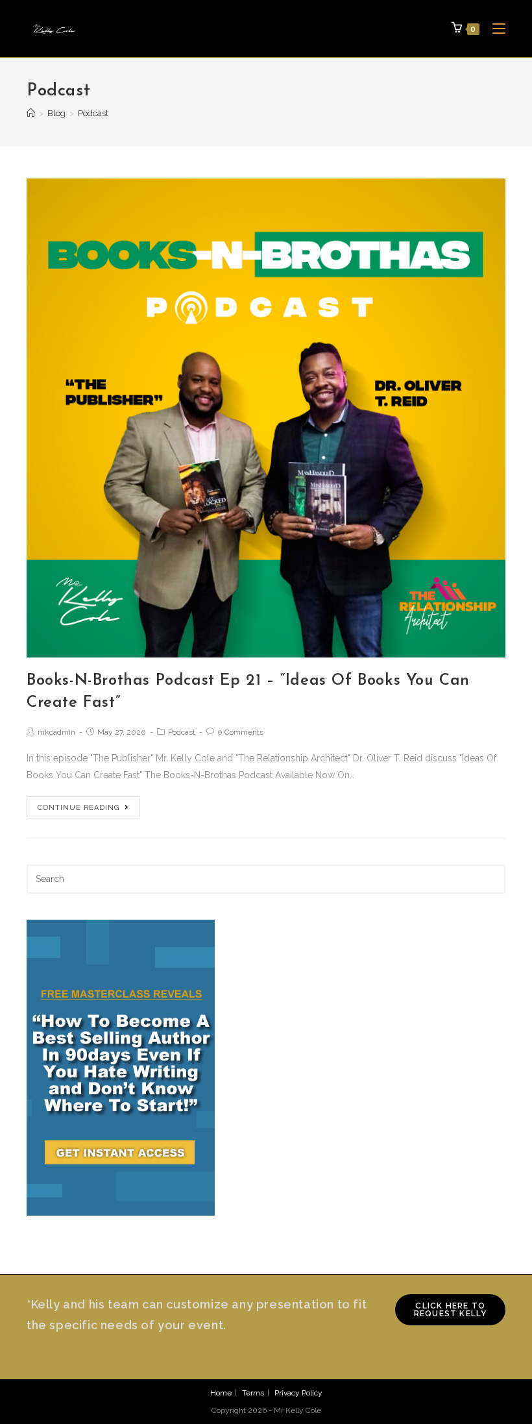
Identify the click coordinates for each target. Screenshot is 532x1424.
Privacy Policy (298, 1392)
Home (221, 1392)
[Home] (31, 113)
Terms (253, 1392)
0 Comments (240, 732)
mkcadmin (56, 732)
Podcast (181, 732)
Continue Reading (78, 808)
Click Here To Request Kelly (450, 1309)
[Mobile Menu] (494, 28)
